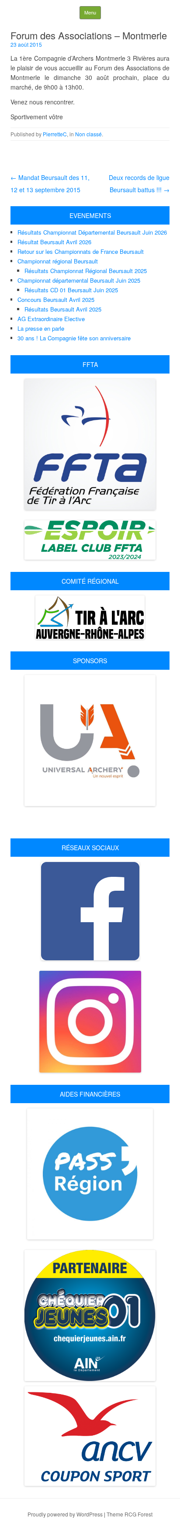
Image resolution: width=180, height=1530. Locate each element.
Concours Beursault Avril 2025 (55, 299)
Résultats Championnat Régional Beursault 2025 (85, 271)
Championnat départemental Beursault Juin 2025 (78, 280)
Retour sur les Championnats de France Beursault (80, 251)
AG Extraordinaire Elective (51, 319)
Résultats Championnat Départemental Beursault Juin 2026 (92, 232)
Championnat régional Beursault (57, 261)
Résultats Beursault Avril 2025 (62, 309)
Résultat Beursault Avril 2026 (54, 242)
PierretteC (55, 134)
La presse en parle (40, 328)
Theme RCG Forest (129, 1514)
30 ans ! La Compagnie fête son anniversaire (74, 338)
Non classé (88, 134)
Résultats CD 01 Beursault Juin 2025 (71, 290)
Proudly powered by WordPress (65, 1514)
